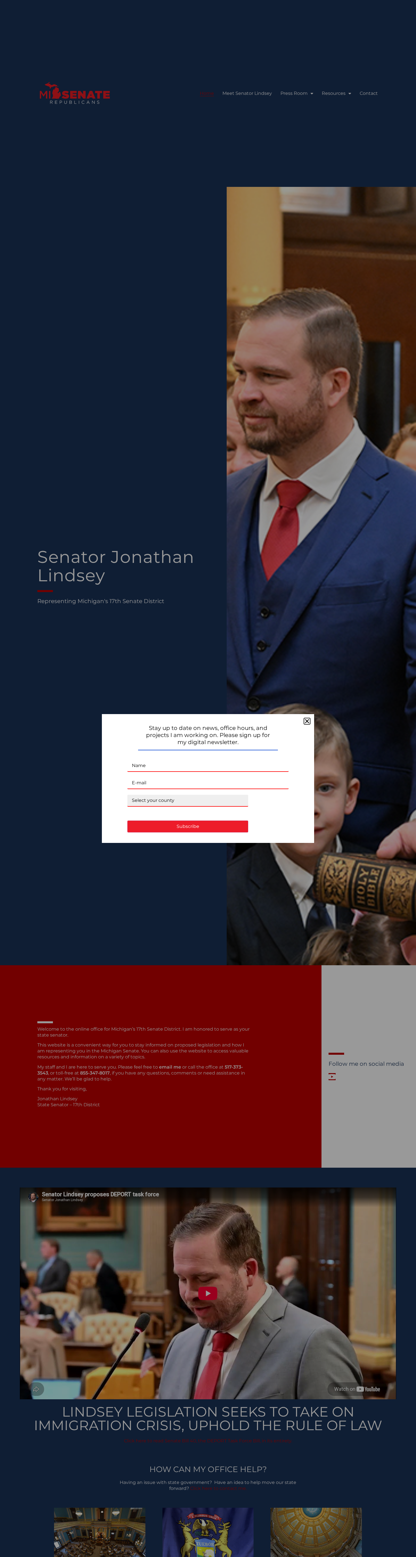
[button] (307, 721)
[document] (208, 778)
